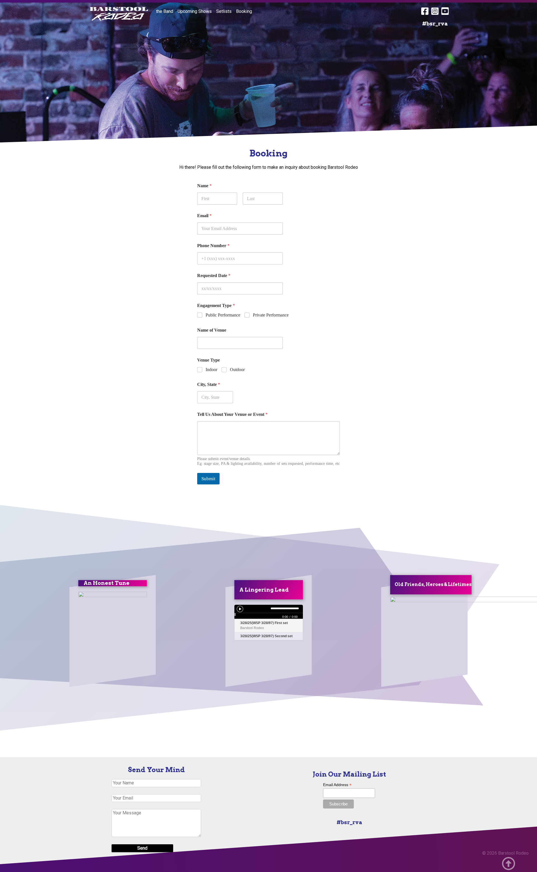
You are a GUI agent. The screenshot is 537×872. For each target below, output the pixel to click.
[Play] (240, 609)
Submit (208, 478)
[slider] (257, 608)
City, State (208, 384)
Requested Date (213, 275)
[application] (268, 612)
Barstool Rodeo (513, 853)
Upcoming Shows (195, 11)
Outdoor (237, 369)
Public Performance (223, 315)
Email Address (337, 784)
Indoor (211, 369)
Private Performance (271, 315)
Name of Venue (211, 330)
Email (204, 215)
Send (142, 848)
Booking (244, 11)
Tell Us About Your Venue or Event (232, 414)
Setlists (224, 11)
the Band (164, 11)
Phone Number (213, 245)
